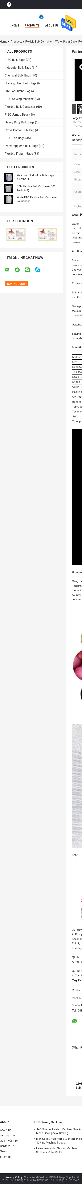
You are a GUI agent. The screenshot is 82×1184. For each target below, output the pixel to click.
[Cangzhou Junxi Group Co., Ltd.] (41, 17)
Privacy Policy (14, 1177)
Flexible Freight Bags (19, 153)
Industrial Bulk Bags (18, 67)
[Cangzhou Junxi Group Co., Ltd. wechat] (30, 270)
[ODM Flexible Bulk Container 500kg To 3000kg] (8, 188)
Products (32, 25)
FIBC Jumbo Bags (17, 114)
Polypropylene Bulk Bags (21, 146)
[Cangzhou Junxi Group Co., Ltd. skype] (40, 270)
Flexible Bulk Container (39, 41)
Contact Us (7, 1146)
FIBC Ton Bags (15, 138)
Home (15, 25)
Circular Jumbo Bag (18, 91)
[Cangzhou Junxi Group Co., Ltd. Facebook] (9, 4)
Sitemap (5, 1156)
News (3, 1151)
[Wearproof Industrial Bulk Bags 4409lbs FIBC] (8, 177)
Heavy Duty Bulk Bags (19, 122)
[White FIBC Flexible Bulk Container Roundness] (8, 199)
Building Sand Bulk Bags (20, 83)
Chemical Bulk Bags (18, 75)
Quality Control (9, 1140)
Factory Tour (8, 1135)
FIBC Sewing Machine (19, 99)
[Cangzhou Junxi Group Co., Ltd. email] (9, 270)
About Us (52, 25)
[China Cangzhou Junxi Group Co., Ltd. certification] (15, 235)
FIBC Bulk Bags (15, 60)
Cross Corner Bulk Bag (19, 130)
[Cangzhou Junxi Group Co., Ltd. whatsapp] (19, 270)
